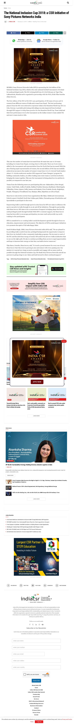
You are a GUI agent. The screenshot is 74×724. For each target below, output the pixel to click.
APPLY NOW (37, 382)
